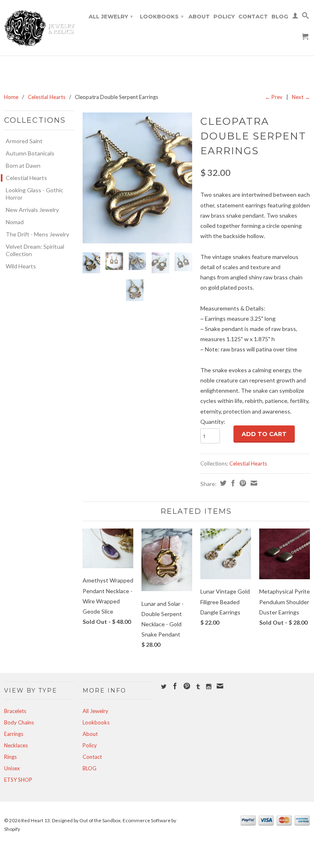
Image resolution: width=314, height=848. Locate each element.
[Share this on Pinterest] (242, 483)
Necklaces (16, 745)
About (199, 16)
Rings (10, 757)
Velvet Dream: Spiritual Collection (35, 250)
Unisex (12, 768)
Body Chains (19, 722)
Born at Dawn (23, 165)
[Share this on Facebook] (232, 483)
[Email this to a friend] (253, 483)
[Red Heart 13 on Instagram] (208, 686)
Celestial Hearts (46, 97)
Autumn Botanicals (30, 153)
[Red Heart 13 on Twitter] (163, 686)
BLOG (279, 16)
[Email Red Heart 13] (220, 686)
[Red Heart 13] (39, 27)
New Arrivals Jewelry (32, 209)
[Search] (305, 17)
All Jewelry (111, 16)
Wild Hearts (21, 266)
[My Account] (295, 17)
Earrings (13, 734)
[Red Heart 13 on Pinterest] (187, 686)
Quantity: (212, 421)
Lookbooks (162, 16)
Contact (253, 16)
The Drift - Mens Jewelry (37, 234)
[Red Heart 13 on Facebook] (175, 686)
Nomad (15, 221)
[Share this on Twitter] (222, 483)
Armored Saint (24, 140)
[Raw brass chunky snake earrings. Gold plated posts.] (137, 177)
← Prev (274, 97)
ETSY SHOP (18, 779)
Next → (301, 97)
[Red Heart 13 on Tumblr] (198, 686)
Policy (224, 16)
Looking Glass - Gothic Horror (34, 194)
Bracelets (15, 711)
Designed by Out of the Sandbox (86, 820)
